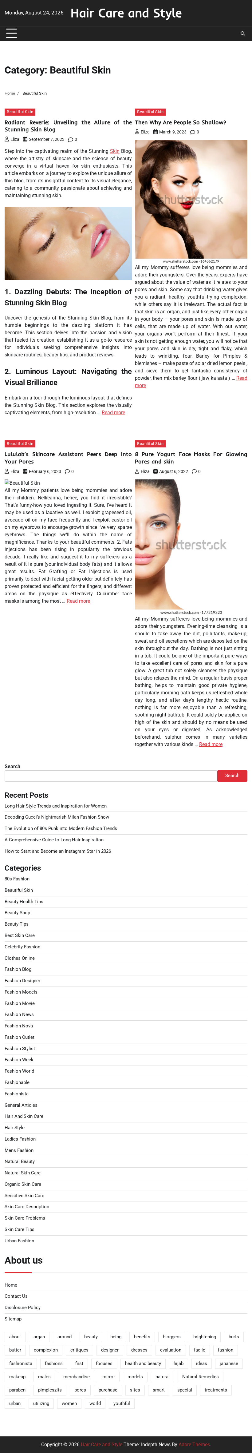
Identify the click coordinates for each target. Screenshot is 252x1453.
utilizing (41, 1403)
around (64, 1337)
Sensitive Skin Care (24, 1195)
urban (15, 1403)
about (15, 1337)
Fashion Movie (20, 1003)
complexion (46, 1350)
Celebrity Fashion (22, 947)
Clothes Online (20, 958)
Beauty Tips (17, 924)
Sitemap (13, 1319)
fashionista (20, 1363)
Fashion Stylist (20, 1048)
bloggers (172, 1337)
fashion (225, 1350)
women (69, 1403)
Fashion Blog (18, 969)
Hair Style (15, 1127)
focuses (104, 1363)
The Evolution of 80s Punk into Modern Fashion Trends (61, 828)
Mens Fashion (19, 1150)
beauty (91, 1337)
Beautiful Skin (20, 111)
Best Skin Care (20, 935)
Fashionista (17, 1094)
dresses (139, 1350)
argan (39, 1337)
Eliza (14, 139)
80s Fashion (17, 879)
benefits (142, 1337)
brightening (204, 1337)
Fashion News (19, 1014)
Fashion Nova (19, 1026)
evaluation (170, 1350)
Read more (113, 412)
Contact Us (16, 1296)
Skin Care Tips (19, 1229)
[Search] (242, 33)
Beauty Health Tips (24, 901)
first (79, 1363)
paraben (17, 1390)
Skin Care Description (27, 1206)
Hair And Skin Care (24, 1116)
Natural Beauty (20, 1161)
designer (110, 1350)
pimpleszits (50, 1390)
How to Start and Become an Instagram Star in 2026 (58, 851)
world (95, 1403)
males (44, 1377)
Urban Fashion (19, 1241)
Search (12, 766)
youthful (121, 1403)
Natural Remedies (200, 1377)
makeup (17, 1377)
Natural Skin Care (23, 1173)
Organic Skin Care (23, 1184)
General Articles (21, 1105)
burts (234, 1337)
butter (15, 1350)
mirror (108, 1377)
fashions (54, 1363)
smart (159, 1390)
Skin (115, 151)
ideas (201, 1363)
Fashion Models (21, 992)
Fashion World (19, 1071)
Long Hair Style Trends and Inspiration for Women (56, 806)
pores (80, 1390)
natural (163, 1377)
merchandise (76, 1377)
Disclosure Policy (23, 1307)
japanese (229, 1363)
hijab (178, 1363)
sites (135, 1390)
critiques (79, 1350)
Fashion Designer (22, 980)
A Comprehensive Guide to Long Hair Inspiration (54, 840)
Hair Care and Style (126, 12)
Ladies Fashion (20, 1139)
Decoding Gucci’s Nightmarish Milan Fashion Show (57, 817)
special (184, 1390)
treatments (216, 1390)
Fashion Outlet (19, 1037)
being (115, 1337)
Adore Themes (194, 1444)
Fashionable (17, 1082)
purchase (108, 1390)
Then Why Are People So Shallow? (180, 122)
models (135, 1377)
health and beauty (143, 1363)
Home (11, 1285)
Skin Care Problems (25, 1218)
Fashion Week (19, 1059)
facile (199, 1350)
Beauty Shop (17, 912)
